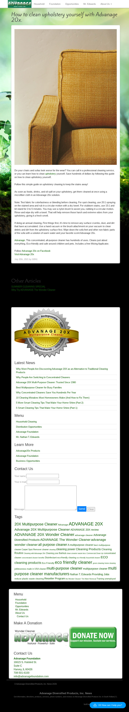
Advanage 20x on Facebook (36, 250)
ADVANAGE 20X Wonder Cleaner (44, 534)
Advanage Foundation (27, 431)
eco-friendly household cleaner (88, 558)
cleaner (45, 549)
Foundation (55, 4)
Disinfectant (51, 557)
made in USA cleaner (36, 569)
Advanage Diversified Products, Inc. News (65, 693)
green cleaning (98, 563)
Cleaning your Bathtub (56, 553)
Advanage (19, 240)
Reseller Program (54, 578)
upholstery (50, 173)
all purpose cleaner (52, 545)
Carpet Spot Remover (31, 549)
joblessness (20, 569)
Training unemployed (106, 579)
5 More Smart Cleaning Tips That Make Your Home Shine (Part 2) (49, 402)
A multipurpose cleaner (80, 545)
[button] (108, 705)
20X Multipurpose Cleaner (35, 524)
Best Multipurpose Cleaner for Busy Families (39, 387)
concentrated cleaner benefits (33, 558)
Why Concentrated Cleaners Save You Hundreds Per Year (46, 392)
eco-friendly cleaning (66, 558)
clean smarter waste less (76, 553)
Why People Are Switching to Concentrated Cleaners (43, 377)
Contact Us (22, 616)
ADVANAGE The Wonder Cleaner (65, 540)
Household (39, 4)
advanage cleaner (84, 535)
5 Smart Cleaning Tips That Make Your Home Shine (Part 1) (46, 407)
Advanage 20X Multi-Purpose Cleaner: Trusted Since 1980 (46, 382)
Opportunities (72, 4)
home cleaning (110, 563)
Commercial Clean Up (95, 553)
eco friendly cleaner (73, 562)
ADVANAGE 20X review (84, 529)
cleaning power (65, 549)
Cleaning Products (88, 549)
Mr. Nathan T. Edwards (27, 437)
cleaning (52, 549)
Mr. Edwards (89, 4)
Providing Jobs (100, 574)
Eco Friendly (48, 563)
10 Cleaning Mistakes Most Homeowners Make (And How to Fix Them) (53, 397)
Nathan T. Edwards (80, 574)
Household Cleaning (26, 421)
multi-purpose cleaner (64, 568)
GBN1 (34, 259)
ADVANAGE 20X (86, 523)
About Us (105, 4)
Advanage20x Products (28, 450)
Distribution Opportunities (29, 426)
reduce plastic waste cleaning (29, 578)
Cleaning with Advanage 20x (34, 553)
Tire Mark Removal (88, 579)
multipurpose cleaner (95, 568)
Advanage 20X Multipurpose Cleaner (42, 529)
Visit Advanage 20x (24, 254)
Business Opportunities (28, 461)
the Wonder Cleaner (73, 579)
